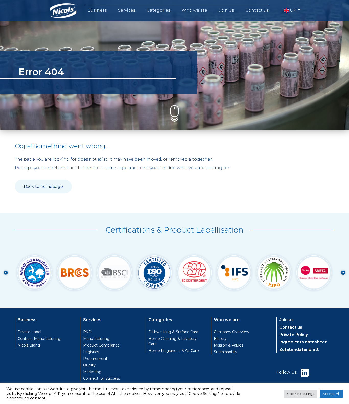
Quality (89, 365)
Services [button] (126, 10)
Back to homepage (43, 186)
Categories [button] (158, 10)
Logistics (91, 352)
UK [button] (293, 10)
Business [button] (97, 10)
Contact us (257, 10)
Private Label (29, 332)
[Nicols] (63, 10)
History (220, 338)
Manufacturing (96, 338)
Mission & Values (228, 345)
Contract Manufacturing (39, 338)
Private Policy (293, 334)
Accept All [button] (331, 393)
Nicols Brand (29, 345)
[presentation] (6, 272)
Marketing (92, 372)
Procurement (95, 358)
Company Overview (231, 332)
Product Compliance (101, 345)
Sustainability (225, 352)
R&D (87, 332)
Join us (226, 10)
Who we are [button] (194, 10)
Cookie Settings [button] (300, 393)
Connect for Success (101, 378)
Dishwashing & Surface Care (173, 332)
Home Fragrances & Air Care (173, 350)
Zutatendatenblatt (299, 349)
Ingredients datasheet (303, 342)
